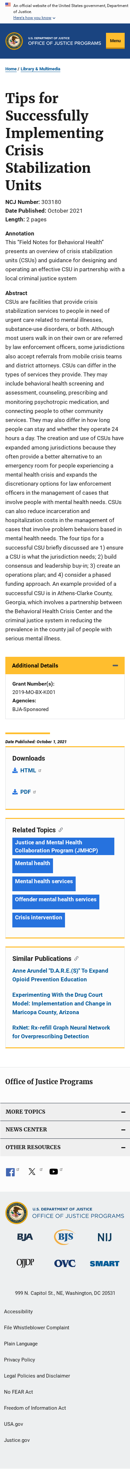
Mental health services (44, 881)
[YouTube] (56, 1174)
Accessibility (18, 1312)
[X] (34, 1174)
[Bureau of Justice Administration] (25, 1242)
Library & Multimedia (40, 68)
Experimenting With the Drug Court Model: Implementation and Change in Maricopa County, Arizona (61, 1003)
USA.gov (13, 1424)
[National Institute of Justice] (104, 1242)
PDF (26, 791)
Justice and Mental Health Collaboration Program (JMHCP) (56, 846)
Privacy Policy (19, 1360)
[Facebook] (12, 1174)
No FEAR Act (18, 1392)
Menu (115, 40)
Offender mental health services (56, 899)
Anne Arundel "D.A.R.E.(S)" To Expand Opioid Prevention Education (60, 975)
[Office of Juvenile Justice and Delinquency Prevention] (25, 1269)
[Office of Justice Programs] (14, 41)
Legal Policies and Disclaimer (37, 1376)
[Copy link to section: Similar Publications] (74, 958)
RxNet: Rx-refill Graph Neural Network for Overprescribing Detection (61, 1032)
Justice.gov (17, 1440)
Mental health (32, 863)
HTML (28, 770)
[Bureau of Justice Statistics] (65, 1246)
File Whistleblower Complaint (36, 1328)
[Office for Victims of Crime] (65, 1268)
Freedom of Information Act (35, 1408)
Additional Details (35, 665)
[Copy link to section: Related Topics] (59, 829)
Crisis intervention (38, 917)
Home (11, 68)
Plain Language (21, 1344)
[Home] (64, 41)
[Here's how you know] (65, 11)
